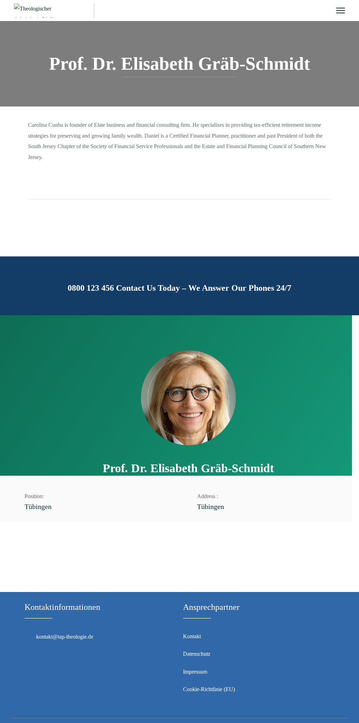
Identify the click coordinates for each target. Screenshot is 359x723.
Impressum (195, 672)
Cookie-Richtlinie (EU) (209, 689)
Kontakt (192, 636)
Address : (207, 496)
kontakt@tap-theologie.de (64, 637)
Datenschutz (196, 654)
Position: (34, 496)
